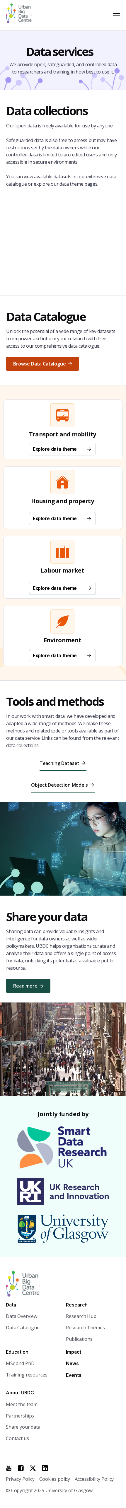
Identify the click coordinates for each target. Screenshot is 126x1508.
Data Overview (21, 1316)
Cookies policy (54, 1479)
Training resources (26, 1375)
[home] (21, 15)
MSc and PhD (20, 1363)
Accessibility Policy (94, 1479)
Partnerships (20, 1416)
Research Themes (85, 1327)
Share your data (23, 1427)
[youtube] (9, 1468)
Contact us (17, 1438)
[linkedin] (45, 1468)
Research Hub (81, 1316)
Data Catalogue (23, 1327)
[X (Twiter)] (33, 1468)
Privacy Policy (20, 1479)
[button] (115, 15)
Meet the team (22, 1404)
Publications (79, 1339)
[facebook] (21, 1468)
